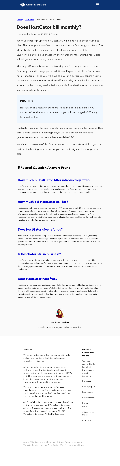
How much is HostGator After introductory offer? (54, 180)
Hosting (20, 20)
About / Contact (31, 442)
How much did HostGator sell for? (43, 202)
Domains (82, 445)
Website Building (31, 445)
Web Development (69, 445)
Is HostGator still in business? (39, 254)
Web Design (53, 445)
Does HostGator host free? (37, 279)
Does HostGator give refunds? (40, 229)
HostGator (29, 20)
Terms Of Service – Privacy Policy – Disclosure (60, 442)
